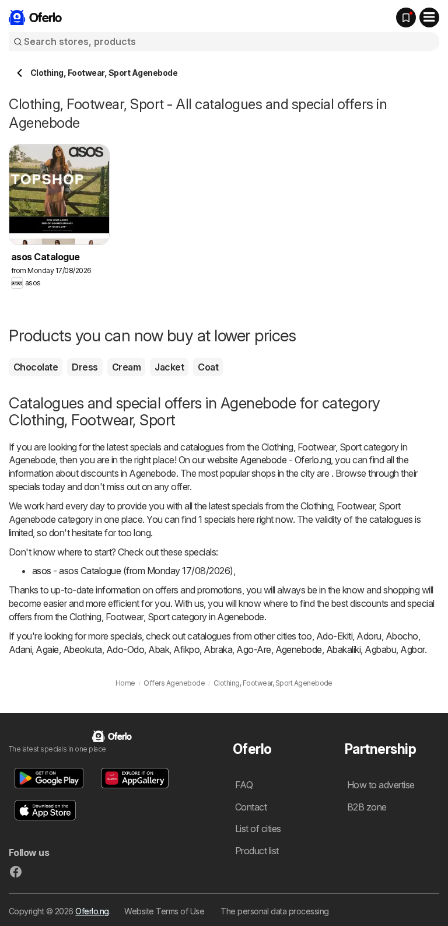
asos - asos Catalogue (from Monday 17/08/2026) (132, 570)
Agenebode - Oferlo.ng (285, 460)
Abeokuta (82, 649)
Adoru (368, 636)
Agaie (47, 649)
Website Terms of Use (164, 911)
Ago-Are (253, 649)
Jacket (169, 367)
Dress (84, 367)
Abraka (218, 649)
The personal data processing (274, 911)
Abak (158, 649)
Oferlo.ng (91, 911)
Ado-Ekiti (334, 636)
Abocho (402, 636)
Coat (208, 367)
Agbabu (380, 649)
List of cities (258, 828)
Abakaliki (343, 649)
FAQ (244, 785)
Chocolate (35, 367)
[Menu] (429, 17)
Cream (126, 367)
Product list (257, 851)
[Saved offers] (406, 17)
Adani (20, 649)
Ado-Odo (125, 649)
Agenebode (298, 649)
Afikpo (186, 649)
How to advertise (381, 785)
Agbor (412, 649)
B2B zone (367, 807)
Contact (251, 807)
